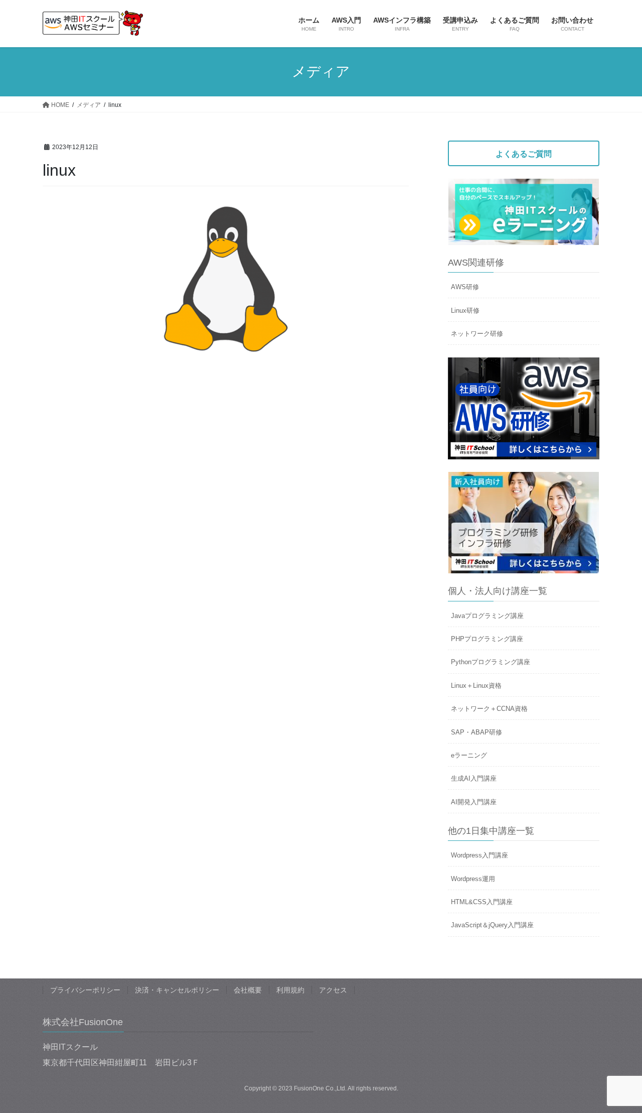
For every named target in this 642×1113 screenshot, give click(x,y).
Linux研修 (465, 310)
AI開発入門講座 (474, 802)
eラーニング (469, 755)
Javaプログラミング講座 (487, 616)
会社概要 (248, 990)
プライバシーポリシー (85, 990)
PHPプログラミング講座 (487, 639)
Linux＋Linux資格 (476, 685)
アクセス (333, 990)
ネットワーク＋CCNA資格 (489, 708)
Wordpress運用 (473, 879)
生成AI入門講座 (474, 778)
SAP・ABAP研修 (476, 732)
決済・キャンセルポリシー (177, 990)
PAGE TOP (617, 1071)
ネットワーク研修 (477, 333)
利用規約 (290, 990)
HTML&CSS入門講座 (482, 902)
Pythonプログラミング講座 (490, 662)
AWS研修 (465, 287)
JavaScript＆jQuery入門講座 (492, 925)
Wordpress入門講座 (479, 855)
